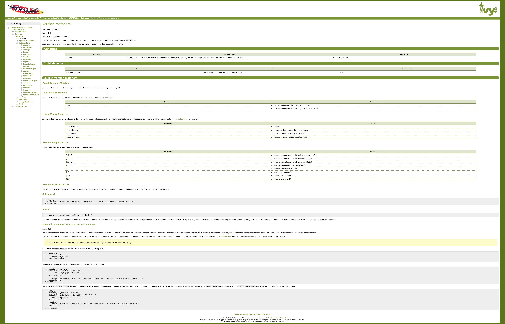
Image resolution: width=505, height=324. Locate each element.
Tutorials (18, 34)
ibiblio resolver (225, 236)
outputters (27, 85)
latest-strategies (29, 69)
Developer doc (21, 107)
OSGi (21, 104)
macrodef (27, 76)
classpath (27, 54)
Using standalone (26, 102)
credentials (27, 59)
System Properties (26, 41)
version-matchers (112, 18)
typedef (26, 57)
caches (26, 66)
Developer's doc (264, 314)
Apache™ (11, 18)
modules (26, 83)
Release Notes (20, 32)
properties (27, 47)
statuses (26, 88)
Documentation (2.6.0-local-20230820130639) (61, 18)
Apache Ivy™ (36, 18)
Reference (85, 18)
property (26, 45)
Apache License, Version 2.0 (277, 318)
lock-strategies (29, 64)
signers (26, 62)
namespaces (28, 73)
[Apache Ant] (25, 15)
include (26, 52)
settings (26, 50)
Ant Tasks (23, 99)
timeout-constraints (31, 95)
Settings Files (96, 18)
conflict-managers (30, 81)
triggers (26, 90)
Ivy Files (22, 97)
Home (236, 314)
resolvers (27, 78)
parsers (26, 71)
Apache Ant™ (23, 18)
